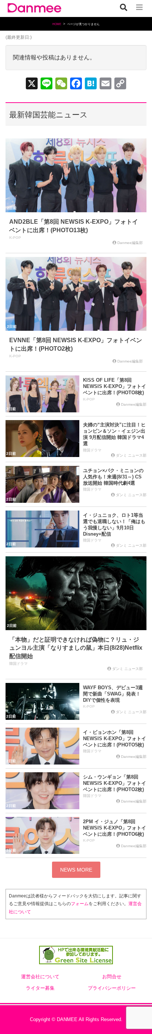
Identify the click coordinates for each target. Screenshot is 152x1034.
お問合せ (111, 976)
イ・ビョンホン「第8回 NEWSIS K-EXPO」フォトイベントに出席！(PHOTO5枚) (114, 738)
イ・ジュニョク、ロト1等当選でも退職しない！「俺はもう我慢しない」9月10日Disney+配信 (114, 524)
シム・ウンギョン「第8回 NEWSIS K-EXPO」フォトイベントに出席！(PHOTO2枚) (114, 783)
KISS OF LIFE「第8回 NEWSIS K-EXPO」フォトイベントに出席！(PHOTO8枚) (114, 386)
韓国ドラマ (92, 450)
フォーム (80, 903)
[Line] (46, 84)
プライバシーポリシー (112, 988)
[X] (31, 84)
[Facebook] (76, 84)
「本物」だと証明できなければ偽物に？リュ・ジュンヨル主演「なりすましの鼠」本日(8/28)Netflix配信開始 (75, 647)
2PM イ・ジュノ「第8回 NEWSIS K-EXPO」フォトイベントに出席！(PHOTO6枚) (114, 828)
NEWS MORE (76, 870)
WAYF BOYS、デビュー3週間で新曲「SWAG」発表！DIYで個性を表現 (113, 694)
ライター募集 (40, 988)
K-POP (15, 238)
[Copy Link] (120, 84)
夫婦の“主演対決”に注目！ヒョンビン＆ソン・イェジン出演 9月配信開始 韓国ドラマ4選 (114, 434)
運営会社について (40, 976)
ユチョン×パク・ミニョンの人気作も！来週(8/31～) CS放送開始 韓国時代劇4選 (113, 477)
